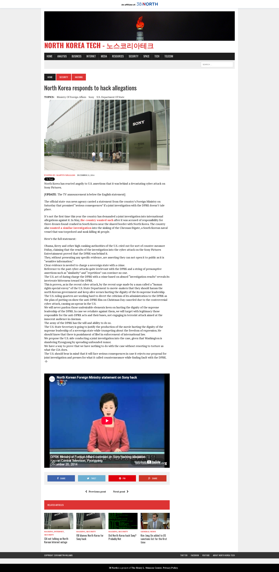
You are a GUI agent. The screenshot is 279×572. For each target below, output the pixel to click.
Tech (156, 56)
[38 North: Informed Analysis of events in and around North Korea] (139, 6)
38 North (113, 567)
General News (148, 531)
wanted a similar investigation (70, 228)
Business (76, 56)
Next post (119, 491)
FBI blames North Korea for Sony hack (89, 537)
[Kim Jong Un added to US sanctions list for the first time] (155, 527)
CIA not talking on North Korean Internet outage (56, 540)
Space (146, 56)
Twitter (183, 555)
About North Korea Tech (224, 555)
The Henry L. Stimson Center (146, 567)
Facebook (195, 555)
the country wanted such (97, 220)
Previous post (97, 491)
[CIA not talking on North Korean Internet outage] (58, 527)
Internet (91, 56)
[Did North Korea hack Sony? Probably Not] (123, 527)
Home (49, 56)
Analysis (62, 56)
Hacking (48, 531)
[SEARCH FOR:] (217, 64)
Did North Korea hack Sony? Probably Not (122, 537)
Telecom (168, 56)
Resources (118, 56)
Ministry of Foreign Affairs (71, 97)
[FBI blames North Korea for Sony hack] (90, 527)
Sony (91, 97)
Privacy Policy (170, 567)
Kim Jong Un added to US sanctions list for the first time (154, 539)
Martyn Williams (65, 175)
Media (104, 56)
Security (133, 56)
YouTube (206, 555)
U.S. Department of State (110, 97)
